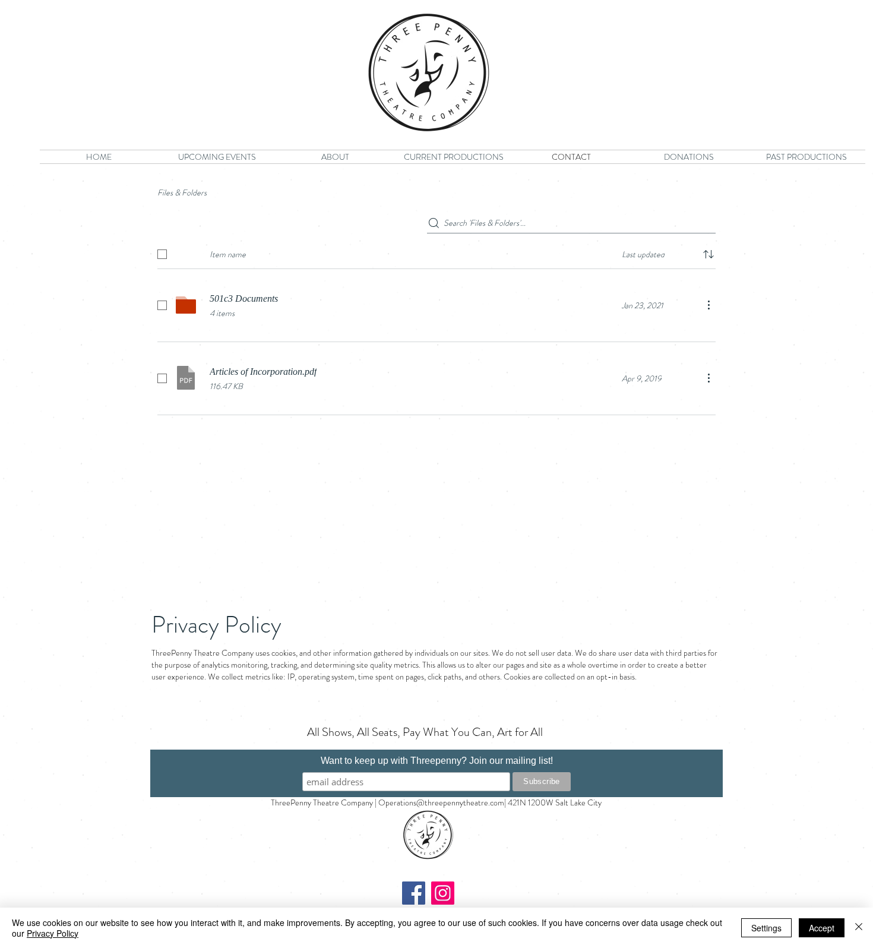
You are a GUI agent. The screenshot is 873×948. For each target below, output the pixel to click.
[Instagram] (442, 893)
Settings (766, 928)
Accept (821, 928)
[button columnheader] (708, 254)
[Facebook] (413, 893)
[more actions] (708, 305)
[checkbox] (162, 254)
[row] (437, 251)
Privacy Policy (52, 933)
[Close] (859, 927)
